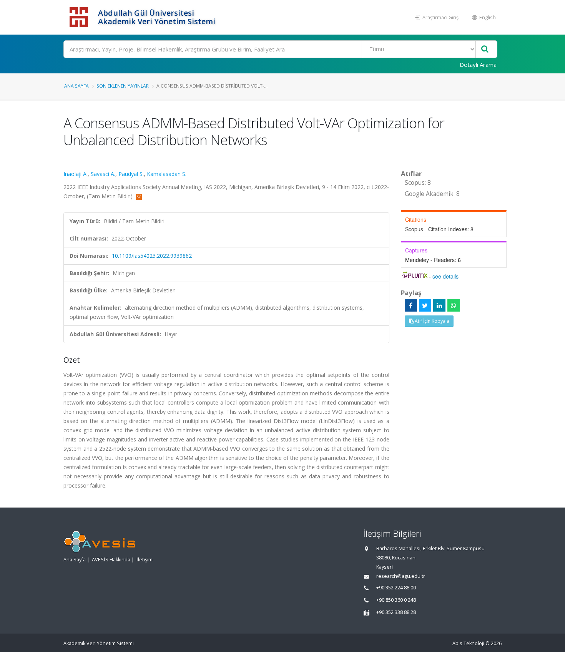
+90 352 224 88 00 (396, 587)
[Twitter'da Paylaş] (425, 305)
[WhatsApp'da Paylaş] (453, 305)
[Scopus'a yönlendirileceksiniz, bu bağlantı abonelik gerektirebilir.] (139, 196)
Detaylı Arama (478, 64)
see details (445, 276)
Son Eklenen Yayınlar (122, 86)
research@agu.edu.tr (400, 576)
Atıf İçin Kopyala (431, 321)
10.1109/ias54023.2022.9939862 (152, 255)
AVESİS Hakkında (111, 559)
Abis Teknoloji (468, 643)
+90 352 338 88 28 (396, 612)
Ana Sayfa (76, 86)
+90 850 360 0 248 (396, 600)
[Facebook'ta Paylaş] (411, 305)
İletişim (144, 559)
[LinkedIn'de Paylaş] (439, 305)
